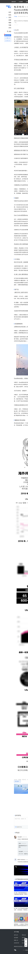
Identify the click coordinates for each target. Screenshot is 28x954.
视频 (10, 22)
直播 (10, 20)
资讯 (10, 17)
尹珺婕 (15, 16)
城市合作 (16, 935)
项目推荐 (17, 781)
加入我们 (24, 943)
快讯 (10, 15)
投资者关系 (16, 943)
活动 (10, 28)
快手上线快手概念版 (19, 88)
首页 (10, 12)
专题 (10, 25)
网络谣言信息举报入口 (19, 946)
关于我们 (24, 937)
